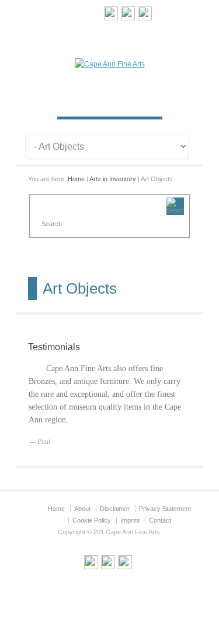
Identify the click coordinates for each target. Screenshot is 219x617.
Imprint (130, 520)
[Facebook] (145, 15)
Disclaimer (115, 508)
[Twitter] (128, 15)
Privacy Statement (165, 508)
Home (76, 178)
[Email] (111, 15)
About (82, 508)
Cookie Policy (91, 520)
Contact (160, 520)
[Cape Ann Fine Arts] (110, 64)
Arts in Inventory (112, 178)
